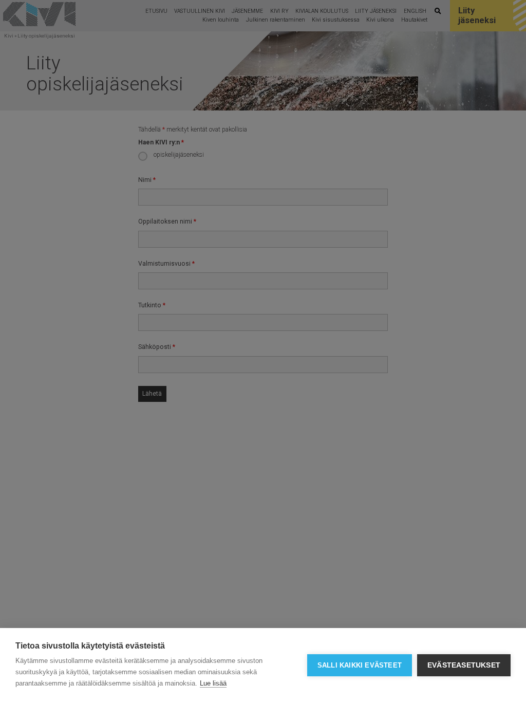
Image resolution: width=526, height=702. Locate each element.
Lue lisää (213, 683)
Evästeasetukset (463, 665)
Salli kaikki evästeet (359, 665)
